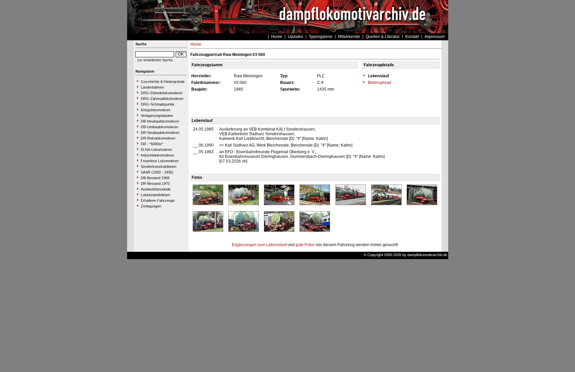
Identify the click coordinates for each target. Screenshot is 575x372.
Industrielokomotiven (157, 155)
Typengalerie (320, 36)
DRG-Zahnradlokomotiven (162, 99)
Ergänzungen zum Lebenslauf (259, 244)
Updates (295, 36)
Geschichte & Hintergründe (163, 82)
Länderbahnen (152, 87)
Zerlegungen (151, 206)
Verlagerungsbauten (157, 116)
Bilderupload (379, 82)
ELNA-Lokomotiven (156, 150)
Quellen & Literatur (383, 36)
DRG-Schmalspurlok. (158, 104)
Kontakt (412, 36)
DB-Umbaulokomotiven (159, 127)
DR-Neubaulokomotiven (160, 133)
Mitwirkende (349, 36)
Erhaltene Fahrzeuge (158, 200)
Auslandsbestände (156, 189)
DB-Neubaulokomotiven (160, 121)
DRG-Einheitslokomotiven (161, 93)
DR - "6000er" (152, 144)
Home (276, 36)
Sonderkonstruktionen (158, 167)
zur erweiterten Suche (155, 60)
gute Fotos (304, 244)
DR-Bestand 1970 (155, 184)
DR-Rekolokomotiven (158, 138)
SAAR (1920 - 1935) (157, 172)
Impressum (435, 36)
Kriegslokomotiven (155, 110)
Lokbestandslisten (155, 195)
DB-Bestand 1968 (155, 178)
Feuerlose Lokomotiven (160, 161)
